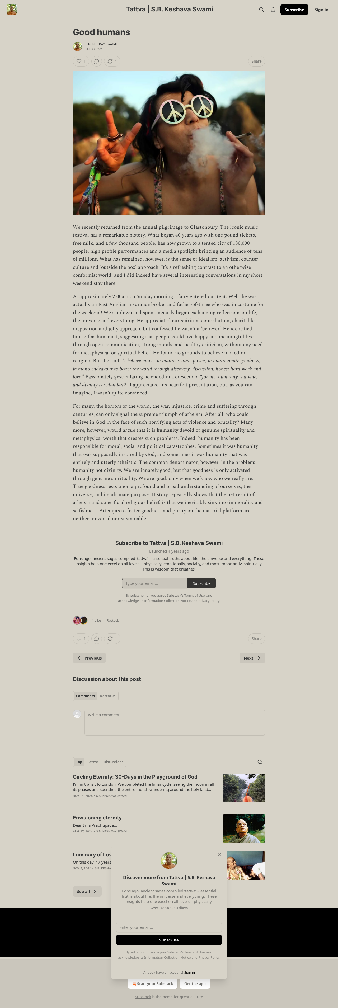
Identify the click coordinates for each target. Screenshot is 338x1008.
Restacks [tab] (107, 696)
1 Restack (111, 620)
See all (83, 891)
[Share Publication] (273, 9)
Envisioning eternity (97, 818)
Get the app (195, 983)
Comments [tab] (85, 696)
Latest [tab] (92, 762)
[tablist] (96, 696)
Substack (143, 996)
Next (248, 658)
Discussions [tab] (113, 762)
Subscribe (294, 9)
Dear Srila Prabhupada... (95, 825)
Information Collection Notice (167, 957)
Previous (93, 658)
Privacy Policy (208, 957)
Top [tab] (79, 762)
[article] (169, 789)
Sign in (321, 9)
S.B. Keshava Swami (101, 44)
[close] (219, 854)
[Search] (261, 9)
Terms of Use (194, 952)
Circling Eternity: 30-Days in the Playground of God (135, 777)
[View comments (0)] (96, 61)
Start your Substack (155, 983)
